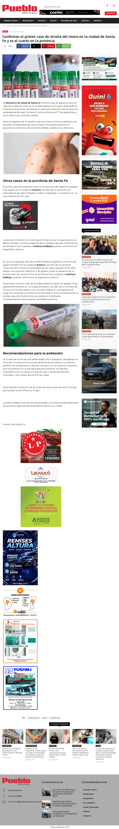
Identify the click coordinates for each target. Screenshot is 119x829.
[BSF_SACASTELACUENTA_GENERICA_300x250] (99, 413)
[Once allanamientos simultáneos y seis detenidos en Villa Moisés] (99, 319)
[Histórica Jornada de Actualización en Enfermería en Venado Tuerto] (12, 736)
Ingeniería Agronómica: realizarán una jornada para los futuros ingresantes (99, 299)
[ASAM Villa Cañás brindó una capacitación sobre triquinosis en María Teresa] (59, 736)
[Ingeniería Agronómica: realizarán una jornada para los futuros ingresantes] (99, 282)
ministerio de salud (33, 718)
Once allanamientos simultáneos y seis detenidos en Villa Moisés (98, 335)
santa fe (44, 718)
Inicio (3, 25)
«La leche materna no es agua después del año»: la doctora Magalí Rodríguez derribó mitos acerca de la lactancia (106, 753)
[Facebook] (107, 6)
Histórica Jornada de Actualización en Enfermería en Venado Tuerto (12, 751)
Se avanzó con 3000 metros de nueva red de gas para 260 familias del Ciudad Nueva (99, 262)
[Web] (99, 209)
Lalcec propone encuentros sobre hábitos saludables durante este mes (80, 751)
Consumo (53, 746)
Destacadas (86, 257)
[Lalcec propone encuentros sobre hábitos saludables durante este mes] (82, 736)
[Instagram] (114, 6)
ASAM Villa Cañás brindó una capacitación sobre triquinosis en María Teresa (57, 752)
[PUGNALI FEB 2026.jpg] (41, 688)
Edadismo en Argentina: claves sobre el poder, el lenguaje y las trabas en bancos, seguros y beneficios (36, 752)
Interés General (31, 746)
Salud (8, 25)
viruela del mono (55, 718)
